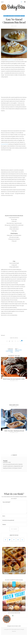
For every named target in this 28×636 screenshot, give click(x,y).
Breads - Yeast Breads (8, 15)
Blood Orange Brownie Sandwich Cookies (14, 379)
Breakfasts (17, 15)
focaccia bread (4, 144)
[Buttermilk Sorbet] (14, 394)
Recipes (22, 15)
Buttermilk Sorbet (14, 405)
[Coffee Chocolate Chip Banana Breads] (14, 420)
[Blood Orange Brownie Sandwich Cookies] (14, 368)
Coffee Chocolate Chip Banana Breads (14, 431)
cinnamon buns (10, 59)
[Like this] (20, 341)
